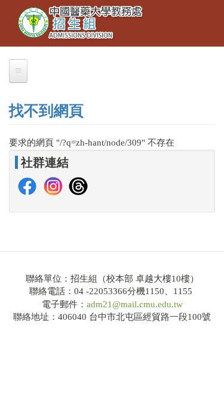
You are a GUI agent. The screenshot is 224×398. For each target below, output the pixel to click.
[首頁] (81, 23)
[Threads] (78, 185)
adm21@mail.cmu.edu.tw (135, 304)
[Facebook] (27, 185)
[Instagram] (53, 185)
